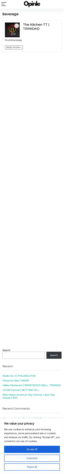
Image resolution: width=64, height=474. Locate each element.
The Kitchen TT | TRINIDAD (36, 27)
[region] (32, 446)
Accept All (32, 449)
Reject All (32, 467)
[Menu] (4, 4)
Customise (32, 458)
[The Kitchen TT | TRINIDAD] (12, 24)
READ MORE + (13, 47)
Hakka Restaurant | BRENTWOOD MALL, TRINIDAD (31, 385)
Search (6, 350)
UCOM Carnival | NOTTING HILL (20, 390)
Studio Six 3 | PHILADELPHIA (18, 375)
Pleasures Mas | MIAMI (15, 380)
